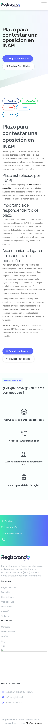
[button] (10, 101)
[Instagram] (3, 539)
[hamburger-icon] (44, 4)
